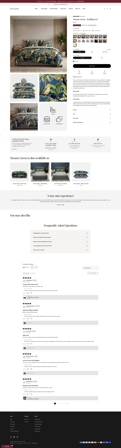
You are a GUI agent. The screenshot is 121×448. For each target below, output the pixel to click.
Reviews (71, 8)
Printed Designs (54, 8)
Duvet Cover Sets (39, 421)
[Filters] (88, 273)
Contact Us (12, 426)
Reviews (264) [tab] (26, 273)
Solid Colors (63, 8)
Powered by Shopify (21, 441)
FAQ (11, 419)
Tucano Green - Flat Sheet (60, 183)
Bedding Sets (38, 419)
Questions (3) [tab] (32, 273)
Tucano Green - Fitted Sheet (40, 183)
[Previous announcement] (48, 4)
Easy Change (44, 8)
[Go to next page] (68, 403)
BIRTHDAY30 (81, 1)
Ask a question (87, 268)
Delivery (12, 429)
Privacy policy (19, 443)
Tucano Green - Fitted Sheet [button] (33, 398)
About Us (77, 8)
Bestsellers (37, 431)
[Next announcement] (73, 4)
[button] (76, 16)
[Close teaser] (12, 445)
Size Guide (12, 421)
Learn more (14, 149)
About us (27, 419)
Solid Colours (38, 426)
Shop (36, 8)
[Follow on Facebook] (11, 437)
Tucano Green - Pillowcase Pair (81, 183)
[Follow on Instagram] (14, 437)
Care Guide (12, 424)
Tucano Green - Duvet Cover (19, 183)
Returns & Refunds (14, 431)
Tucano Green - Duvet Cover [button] (33, 297)
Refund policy (13, 443)
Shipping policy (35, 443)
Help (84, 8)
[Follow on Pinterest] (17, 437)
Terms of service (27, 443)
